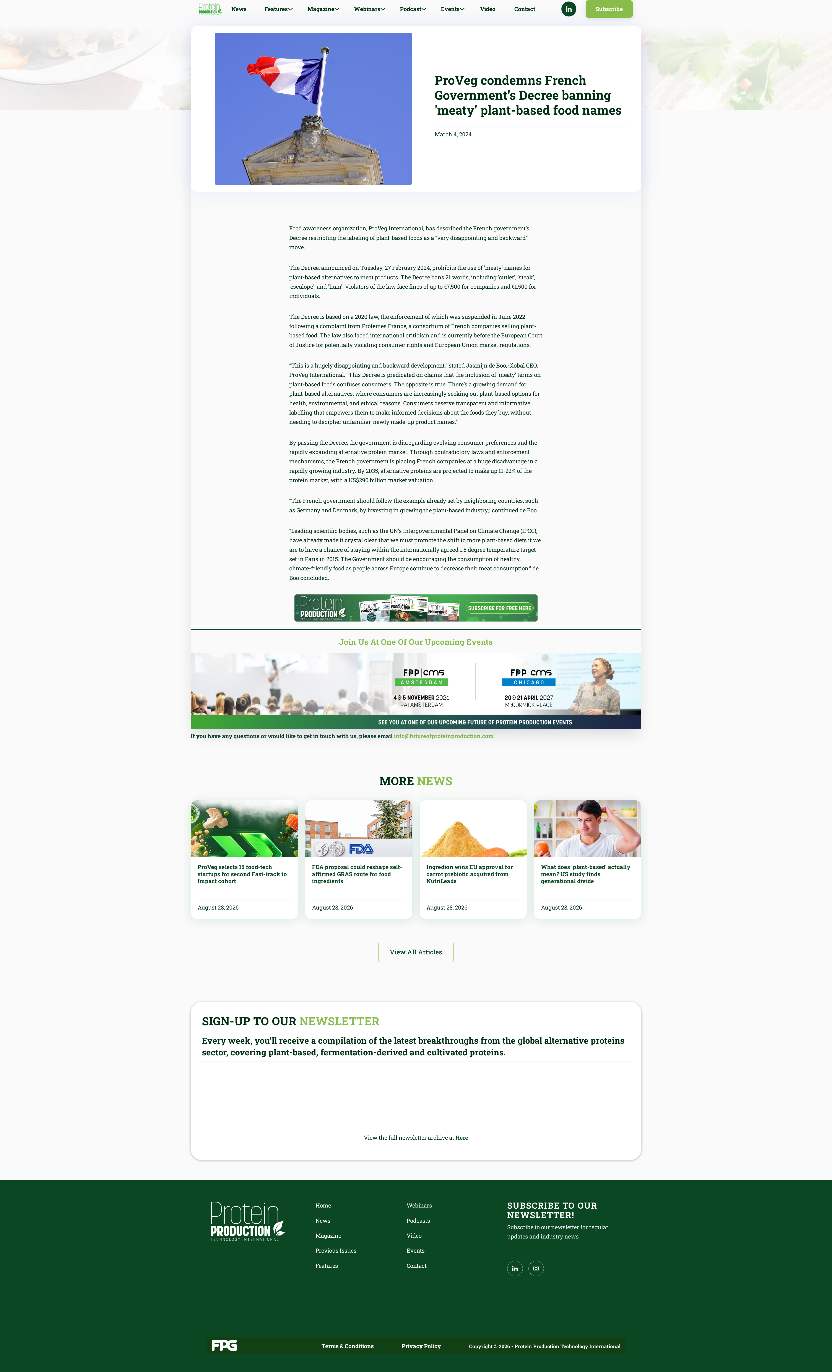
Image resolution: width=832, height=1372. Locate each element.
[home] (210, 9)
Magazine (328, 1235)
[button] (279, 9)
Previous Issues (335, 1250)
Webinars (419, 1205)
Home (323, 1205)
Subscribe (609, 9)
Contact (524, 9)
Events (416, 1250)
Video (488, 9)
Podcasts (418, 1220)
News (239, 9)
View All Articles (416, 952)
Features (326, 1265)
